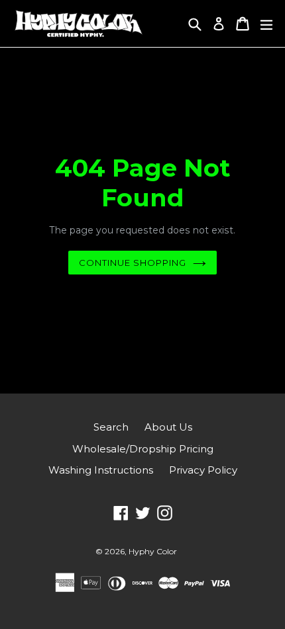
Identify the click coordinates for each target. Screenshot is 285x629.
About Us (168, 427)
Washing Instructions (100, 470)
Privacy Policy (203, 470)
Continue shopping (133, 262)
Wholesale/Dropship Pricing (142, 448)
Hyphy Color (153, 551)
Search (111, 427)
